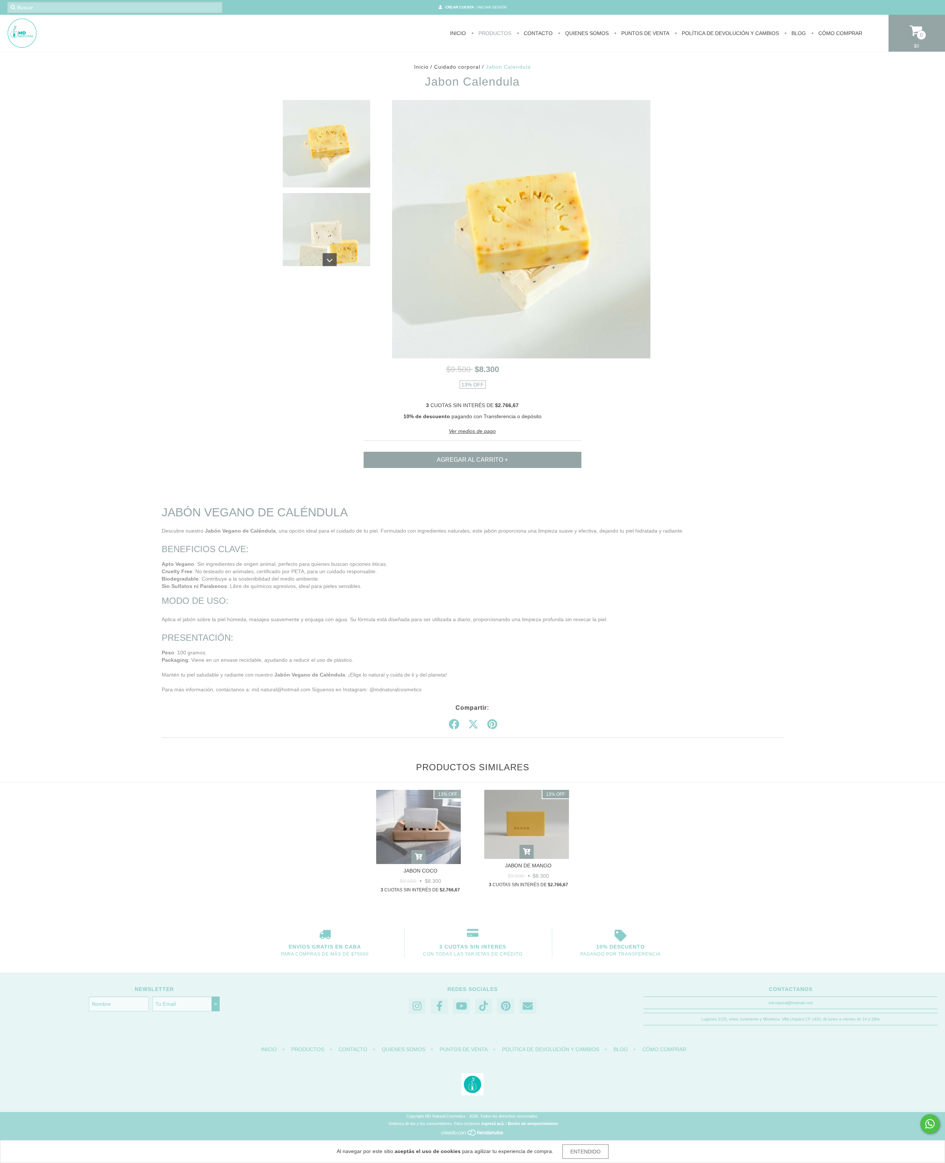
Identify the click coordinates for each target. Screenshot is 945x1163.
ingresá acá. (493, 1123)
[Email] (527, 1006)
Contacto (537, 33)
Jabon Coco (420, 871)
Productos (494, 33)
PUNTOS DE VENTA (644, 33)
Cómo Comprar (839, 33)
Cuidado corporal (457, 67)
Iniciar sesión (491, 7)
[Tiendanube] (472, 1134)
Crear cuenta (459, 7)
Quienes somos (586, 33)
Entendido (585, 1152)
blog (798, 33)
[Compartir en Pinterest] (492, 724)
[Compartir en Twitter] (473, 724)
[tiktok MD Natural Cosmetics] (483, 1006)
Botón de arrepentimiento (533, 1123)
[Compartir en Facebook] (454, 724)
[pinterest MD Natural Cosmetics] (505, 1006)
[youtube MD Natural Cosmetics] (461, 1006)
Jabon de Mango (528, 865)
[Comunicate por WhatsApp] (929, 1123)
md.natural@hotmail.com (791, 1003)
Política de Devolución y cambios (729, 33)
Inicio (458, 33)
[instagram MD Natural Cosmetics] (417, 1006)
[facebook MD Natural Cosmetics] (439, 1006)
